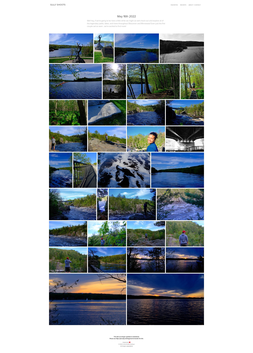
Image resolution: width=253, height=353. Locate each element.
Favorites (174, 5)
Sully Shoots (57, 4)
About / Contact (195, 5)
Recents (183, 5)
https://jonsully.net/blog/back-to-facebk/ (127, 339)
